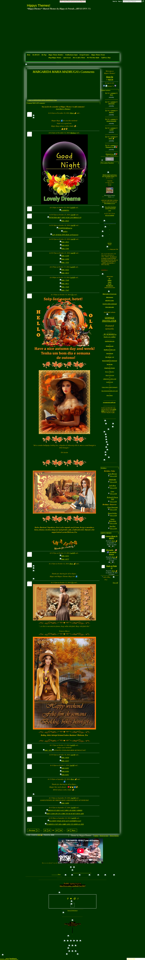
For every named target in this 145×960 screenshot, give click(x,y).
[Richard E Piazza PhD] (103, 500)
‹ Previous (31, 830)
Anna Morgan (112, 474)
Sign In (120, 1)
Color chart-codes (109, 307)
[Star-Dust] (103, 529)
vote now (110, 243)
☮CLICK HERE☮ (109, 215)
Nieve (111, 95)
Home (59, 874)
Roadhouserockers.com (109, 350)
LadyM (72, 207)
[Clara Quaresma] (103, 510)
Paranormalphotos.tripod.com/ (109, 361)
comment (113, 93)
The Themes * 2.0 (109, 357)
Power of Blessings (109, 371)
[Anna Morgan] (103, 477)
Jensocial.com (109, 353)
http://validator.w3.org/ (109, 203)
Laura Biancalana (112, 520)
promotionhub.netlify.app (109, 402)
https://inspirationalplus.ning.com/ (110, 391)
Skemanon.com (109, 346)
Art (109, 278)
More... (109, 159)
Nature (109, 282)
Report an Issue (104, 835)
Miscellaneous (109, 286)
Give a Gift (113, 476)
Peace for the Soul (110, 375)
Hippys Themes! (38, 5)
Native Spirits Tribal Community (109, 387)
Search (143, 1)
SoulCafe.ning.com (109, 341)
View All (115, 583)
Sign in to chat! (131, 959)
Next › (74, 830)
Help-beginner (109, 297)
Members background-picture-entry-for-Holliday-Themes (109, 175)
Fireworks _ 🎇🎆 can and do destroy (111, 552)
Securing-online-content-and (110, 304)
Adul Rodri (111, 103)
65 (69, 830)
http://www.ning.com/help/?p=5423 (72, 886)
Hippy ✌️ (73, 113)
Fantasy (110, 280)
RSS (102, 160)
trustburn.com (109, 382)
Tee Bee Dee (110, 364)
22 (45, 830)
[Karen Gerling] (103, 516)
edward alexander (111, 121)
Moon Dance (110, 395)
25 (57, 830)
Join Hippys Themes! (63, 109)
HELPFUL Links (109, 300)
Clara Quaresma (112, 507)
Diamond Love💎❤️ (111, 147)
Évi (73, 294)
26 (61, 830)
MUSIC (110, 284)
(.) (109, 377)
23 (49, 830)
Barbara (73, 133)
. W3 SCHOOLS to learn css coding (109, 335)
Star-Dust (112, 526)
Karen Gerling (112, 513)
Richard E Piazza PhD (112, 498)
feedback (9, 959)
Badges (96, 835)
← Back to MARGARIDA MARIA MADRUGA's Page (42, 100)
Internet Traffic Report (73, 910)
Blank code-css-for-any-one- (110, 294)
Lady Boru (112, 485)
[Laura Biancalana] (103, 522)
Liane (112, 491)
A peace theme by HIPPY (112, 537)
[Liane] (103, 494)
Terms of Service (114, 835)
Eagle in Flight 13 (111, 567)
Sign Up (115, 1)
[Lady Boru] (103, 488)
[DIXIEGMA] (103, 483)
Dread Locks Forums (109, 368)
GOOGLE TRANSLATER (109, 319)
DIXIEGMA (112, 479)
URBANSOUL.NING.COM (109, 379)
